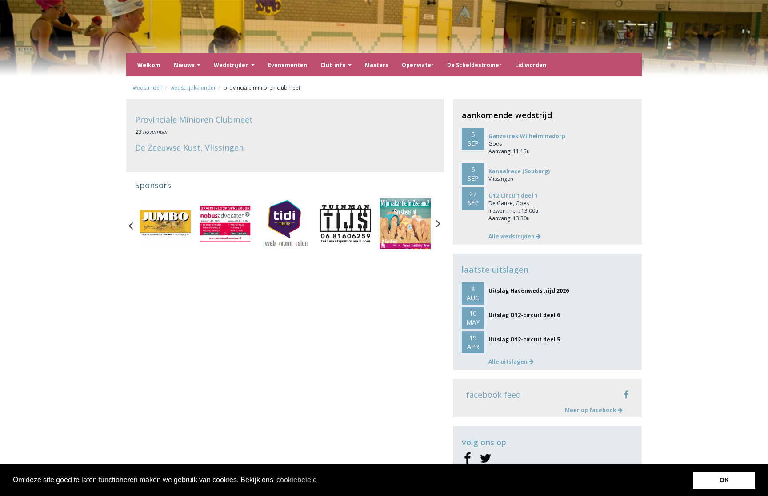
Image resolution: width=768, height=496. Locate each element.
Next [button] (438, 223)
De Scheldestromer (474, 65)
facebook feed (493, 394)
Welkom (148, 65)
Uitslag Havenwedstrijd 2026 (528, 290)
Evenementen (287, 65)
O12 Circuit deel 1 (513, 195)
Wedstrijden (232, 65)
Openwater (418, 65)
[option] (165, 223)
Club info (333, 65)
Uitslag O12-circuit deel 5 (524, 339)
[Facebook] (467, 459)
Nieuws (185, 65)
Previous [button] (135, 223)
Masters (376, 65)
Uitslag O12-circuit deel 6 (524, 315)
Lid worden (530, 65)
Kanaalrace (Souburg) (519, 171)
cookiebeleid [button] (296, 480)
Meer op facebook (591, 410)
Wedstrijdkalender (193, 87)
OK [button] (724, 480)
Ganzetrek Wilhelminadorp (526, 136)
